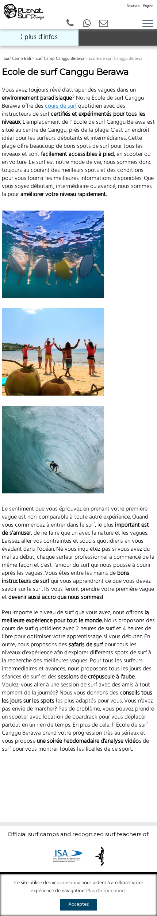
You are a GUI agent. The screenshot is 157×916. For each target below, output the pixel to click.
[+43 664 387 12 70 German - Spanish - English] (70, 24)
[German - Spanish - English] (86, 24)
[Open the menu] (147, 24)
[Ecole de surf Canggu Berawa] (53, 254)
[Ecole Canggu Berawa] (53, 352)
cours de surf (61, 106)
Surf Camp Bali (17, 58)
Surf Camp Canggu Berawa (59, 58)
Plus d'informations (106, 891)
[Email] (103, 24)
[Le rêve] (53, 449)
